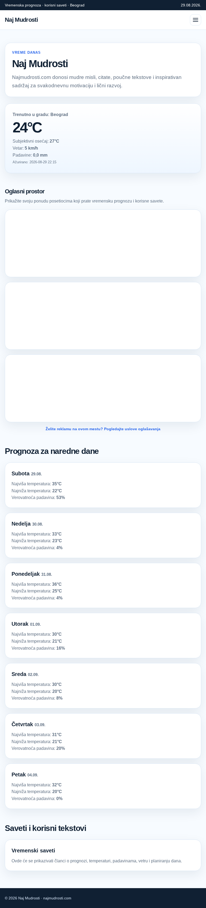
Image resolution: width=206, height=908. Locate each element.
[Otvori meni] (195, 20)
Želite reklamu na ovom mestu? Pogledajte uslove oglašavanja (103, 429)
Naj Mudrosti (21, 19)
